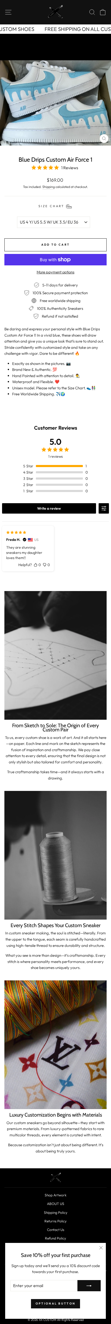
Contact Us (55, 1229)
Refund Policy (55, 1238)
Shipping (48, 187)
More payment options (55, 272)
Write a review (49, 508)
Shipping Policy (55, 1212)
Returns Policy (55, 1221)
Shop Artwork (56, 1195)
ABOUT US (55, 1203)
